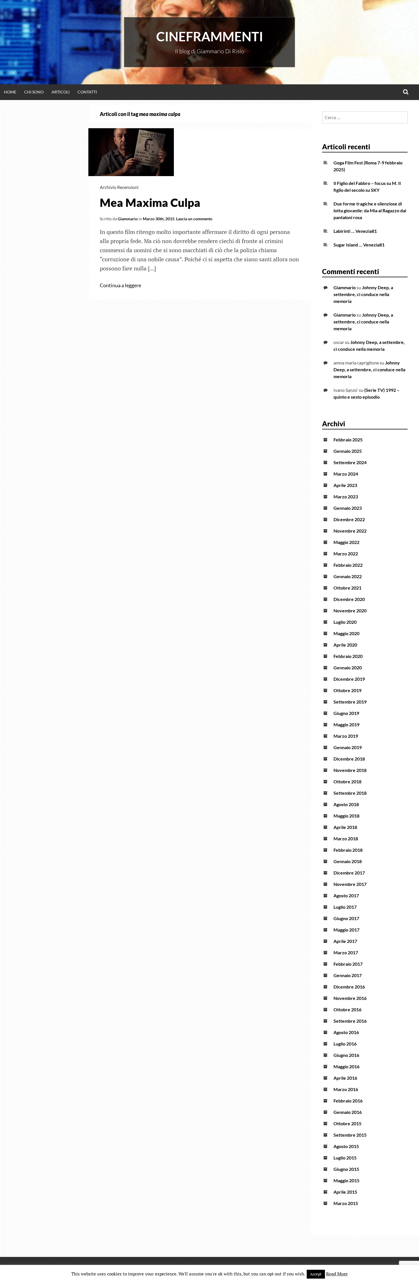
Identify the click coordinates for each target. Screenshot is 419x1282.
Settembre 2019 (350, 701)
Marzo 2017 (345, 952)
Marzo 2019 (345, 736)
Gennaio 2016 (347, 1112)
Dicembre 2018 (349, 758)
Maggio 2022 (346, 542)
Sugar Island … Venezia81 (359, 244)
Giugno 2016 (346, 1055)
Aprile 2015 (345, 1192)
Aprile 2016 (345, 1078)
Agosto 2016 (346, 1032)
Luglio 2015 (345, 1157)
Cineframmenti (209, 36)
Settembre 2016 (350, 1021)
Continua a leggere (121, 285)
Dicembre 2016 (349, 986)
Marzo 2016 (345, 1089)
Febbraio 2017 (348, 964)
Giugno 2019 (346, 713)
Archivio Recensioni (119, 187)
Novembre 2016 (350, 998)
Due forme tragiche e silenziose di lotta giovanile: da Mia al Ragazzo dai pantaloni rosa (369, 210)
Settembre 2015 (350, 1135)
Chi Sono (34, 91)
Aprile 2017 (345, 941)
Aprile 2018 (345, 827)
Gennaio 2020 (347, 667)
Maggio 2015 (346, 1180)
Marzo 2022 (345, 553)
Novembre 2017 (350, 884)
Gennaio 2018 (347, 861)
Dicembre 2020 (349, 599)
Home (10, 91)
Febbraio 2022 (348, 565)
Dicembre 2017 (349, 872)
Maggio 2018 (346, 815)
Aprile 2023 (345, 485)
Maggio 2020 (346, 633)
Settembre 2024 (350, 462)
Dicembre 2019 (349, 679)
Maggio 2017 (346, 929)
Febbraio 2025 (348, 439)
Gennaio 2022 (347, 576)
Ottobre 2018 (347, 781)
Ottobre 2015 (347, 1123)
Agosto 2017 (346, 895)
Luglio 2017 (345, 907)
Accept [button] (316, 1274)
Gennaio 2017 (347, 975)
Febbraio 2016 (348, 1100)
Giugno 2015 (346, 1169)
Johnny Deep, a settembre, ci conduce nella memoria (363, 294)
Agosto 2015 (346, 1146)
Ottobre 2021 (347, 587)
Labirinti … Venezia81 (355, 231)
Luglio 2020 (345, 622)
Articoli (61, 91)
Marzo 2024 (345, 473)
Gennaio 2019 (347, 747)
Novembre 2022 (350, 530)
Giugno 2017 (346, 918)
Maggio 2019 (346, 724)
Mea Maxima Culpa (150, 202)
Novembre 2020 (350, 610)
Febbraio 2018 (348, 850)
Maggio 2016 (346, 1066)
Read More (337, 1274)
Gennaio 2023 (347, 508)
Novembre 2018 (350, 770)
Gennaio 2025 (347, 451)
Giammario (128, 218)
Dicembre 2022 (349, 519)
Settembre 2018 (350, 793)
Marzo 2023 (345, 496)
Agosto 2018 (346, 804)
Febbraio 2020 (348, 656)
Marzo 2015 (345, 1203)
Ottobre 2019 (347, 690)
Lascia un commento (194, 218)
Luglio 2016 (345, 1043)
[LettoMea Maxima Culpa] (131, 174)
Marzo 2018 (345, 838)
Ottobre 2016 (347, 1009)
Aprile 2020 (345, 644)
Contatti (87, 91)
